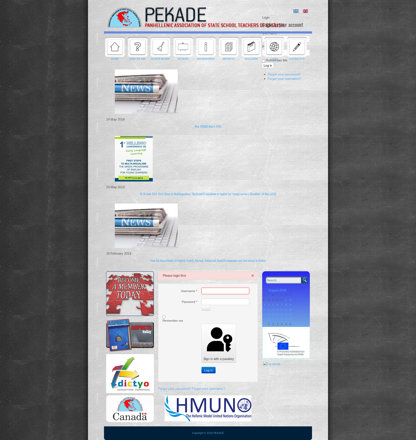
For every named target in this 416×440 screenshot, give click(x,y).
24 (264, 319)
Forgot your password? (175, 388)
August (273, 290)
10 (264, 309)
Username (189, 291)
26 (273, 319)
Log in (208, 370)
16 (290, 309)
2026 (282, 290)
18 (268, 314)
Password (189, 302)
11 (268, 309)
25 (268, 319)
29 (286, 319)
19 (273, 314)
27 (277, 319)
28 (281, 319)
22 (286, 314)
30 (290, 319)
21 (281, 314)
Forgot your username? (208, 388)
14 (281, 309)
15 (286, 309)
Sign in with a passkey (218, 358)
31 (264, 324)
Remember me (172, 320)
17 (264, 314)
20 (277, 314)
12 (273, 309)
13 (277, 309)
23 (290, 314)
